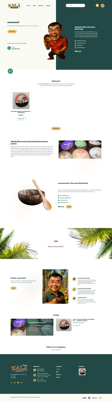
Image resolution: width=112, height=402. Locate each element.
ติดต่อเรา (48, 5)
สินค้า (34, 5)
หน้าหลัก (28, 5)
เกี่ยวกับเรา (40, 5)
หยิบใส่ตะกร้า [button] (21, 119)
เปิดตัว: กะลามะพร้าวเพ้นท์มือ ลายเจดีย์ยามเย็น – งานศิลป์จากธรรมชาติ (83, 320)
